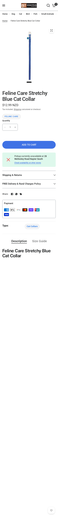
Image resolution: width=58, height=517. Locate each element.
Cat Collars (32, 226)
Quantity (6, 120)
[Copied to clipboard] (21, 194)
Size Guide (39, 241)
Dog (13, 14)
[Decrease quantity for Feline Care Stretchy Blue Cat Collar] (4, 127)
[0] (53, 5)
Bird (28, 14)
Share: (5, 194)
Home (5, 14)
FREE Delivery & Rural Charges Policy (21, 183)
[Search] (48, 5)
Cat (20, 14)
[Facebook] (12, 194)
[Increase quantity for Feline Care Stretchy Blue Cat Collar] (15, 127)
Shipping (17, 109)
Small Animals (47, 14)
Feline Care (11, 116)
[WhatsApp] (16, 194)
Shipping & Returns (12, 175)
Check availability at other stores (27, 163)
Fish (35, 14)
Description (19, 241)
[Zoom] (51, 30)
